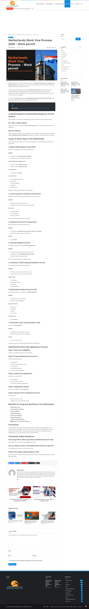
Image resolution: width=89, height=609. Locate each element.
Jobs (62, 58)
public (62, 64)
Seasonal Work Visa (40, 3)
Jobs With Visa (64, 60)
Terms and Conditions (65, 606)
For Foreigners (64, 54)
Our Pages (77, 3)
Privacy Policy (57, 606)
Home (10, 34)
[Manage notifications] (86, 606)
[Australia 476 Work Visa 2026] (15, 516)
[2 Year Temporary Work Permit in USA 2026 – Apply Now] (76, 91)
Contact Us (80, 606)
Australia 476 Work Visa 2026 (15, 521)
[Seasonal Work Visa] (12, 4)
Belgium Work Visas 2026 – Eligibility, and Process (31, 521)
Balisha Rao (13, 47)
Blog (72, 3)
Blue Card (63, 52)
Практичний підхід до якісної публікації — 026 (65, 83)
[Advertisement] (44, 21)
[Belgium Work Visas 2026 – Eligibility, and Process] (32, 516)
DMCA (71, 606)
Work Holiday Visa (49, 3)
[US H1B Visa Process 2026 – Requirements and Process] (48, 516)
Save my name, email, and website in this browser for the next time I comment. (26, 560)
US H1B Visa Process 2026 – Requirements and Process (47, 521)
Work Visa (67, 3)
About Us (75, 606)
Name (10, 550)
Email (9, 555)
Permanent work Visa (59, 3)
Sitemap (52, 606)
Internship (63, 56)
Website (34, 555)
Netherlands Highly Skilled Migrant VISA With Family (33, 108)
